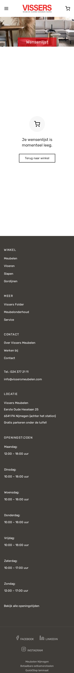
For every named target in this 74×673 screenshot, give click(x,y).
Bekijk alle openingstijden (21, 606)
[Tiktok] (52, 650)
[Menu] (6, 8)
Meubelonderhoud (16, 312)
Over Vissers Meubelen (19, 343)
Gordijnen (10, 281)
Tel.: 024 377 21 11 (16, 372)
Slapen (8, 273)
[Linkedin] (49, 638)
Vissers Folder (14, 304)
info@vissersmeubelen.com (23, 379)
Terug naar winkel (37, 158)
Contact (9, 358)
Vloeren (9, 266)
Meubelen (10, 258)
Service (9, 320)
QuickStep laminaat (37, 670)
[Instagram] (32, 650)
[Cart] (67, 8)
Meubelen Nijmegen (37, 661)
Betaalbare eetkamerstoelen (37, 665)
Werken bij (11, 350)
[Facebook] (25, 638)
